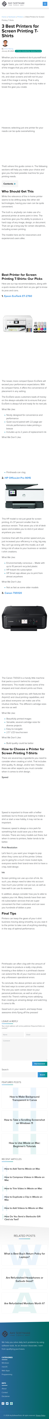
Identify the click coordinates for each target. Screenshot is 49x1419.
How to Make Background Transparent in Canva (24, 1098)
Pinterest (11, 1403)
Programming (7, 1374)
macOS (4, 1366)
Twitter (7, 1403)
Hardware (12, 17)
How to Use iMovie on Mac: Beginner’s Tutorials (24, 1144)
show (15, 183)
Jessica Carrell (35, 51)
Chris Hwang (8, 48)
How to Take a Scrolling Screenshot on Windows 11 (24, 1121)
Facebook (3, 1403)
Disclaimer (6, 1396)
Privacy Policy (40, 1415)
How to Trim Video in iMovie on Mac (23, 1188)
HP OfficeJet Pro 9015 (18, 478)
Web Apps (6, 1370)
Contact (5, 1392)
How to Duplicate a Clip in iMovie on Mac (23, 1198)
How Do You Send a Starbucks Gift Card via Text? (22, 1218)
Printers (20, 17)
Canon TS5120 (13, 593)
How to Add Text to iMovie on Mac (22, 1168)
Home (4, 17)
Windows (5, 1363)
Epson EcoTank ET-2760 (18, 296)
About (4, 1388)
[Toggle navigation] (45, 4)
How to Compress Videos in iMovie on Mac (24, 1178)
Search (5, 1069)
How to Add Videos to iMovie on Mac (23, 1208)
